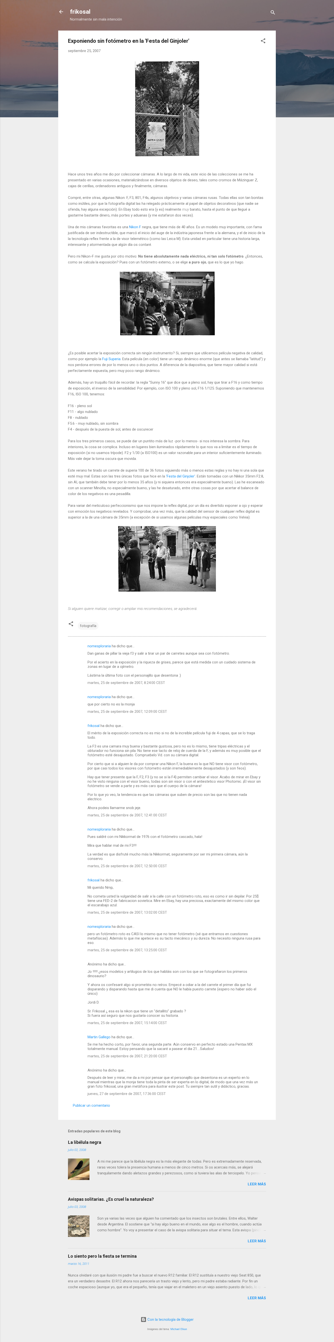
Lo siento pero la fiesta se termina (102, 1256)
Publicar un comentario (91, 1105)
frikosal (80, 11)
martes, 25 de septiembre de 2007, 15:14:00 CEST (127, 1023)
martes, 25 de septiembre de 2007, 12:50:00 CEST (127, 866)
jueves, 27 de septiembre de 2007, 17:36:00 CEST (127, 1094)
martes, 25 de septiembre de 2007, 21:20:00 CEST (127, 1056)
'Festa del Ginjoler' (180, 476)
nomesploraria (99, 646)
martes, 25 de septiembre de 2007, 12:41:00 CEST (127, 815)
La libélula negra (84, 1142)
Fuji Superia (111, 359)
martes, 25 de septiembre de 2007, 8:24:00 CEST (126, 683)
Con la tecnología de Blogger (170, 1319)
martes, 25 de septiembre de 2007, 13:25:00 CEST (127, 950)
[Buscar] (273, 13)
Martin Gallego (99, 1037)
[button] (263, 41)
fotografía (88, 626)
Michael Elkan (178, 1329)
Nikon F (135, 227)
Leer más (257, 1184)
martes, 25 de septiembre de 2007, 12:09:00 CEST (127, 711)
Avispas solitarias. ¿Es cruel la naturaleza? (111, 1199)
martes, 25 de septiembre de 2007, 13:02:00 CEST (127, 912)
